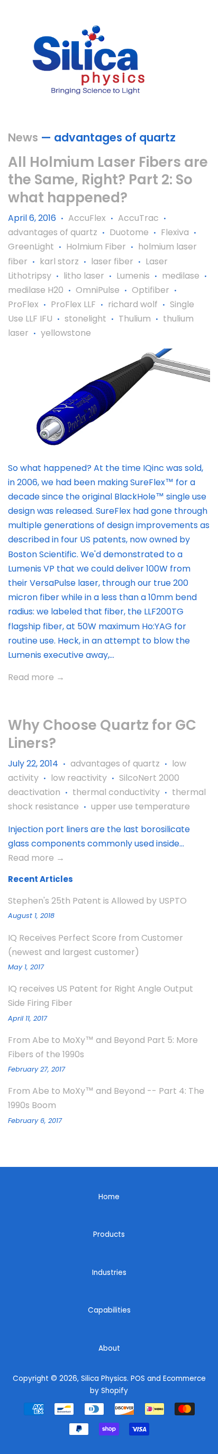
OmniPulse (98, 290)
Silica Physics (104, 1378)
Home (109, 1197)
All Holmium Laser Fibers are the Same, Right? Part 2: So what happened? (108, 180)
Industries (109, 1273)
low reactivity (79, 778)
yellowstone (66, 333)
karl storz (59, 261)
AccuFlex (87, 218)
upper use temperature (140, 806)
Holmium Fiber (96, 246)
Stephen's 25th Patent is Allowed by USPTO (97, 901)
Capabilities (109, 1310)
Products (109, 1234)
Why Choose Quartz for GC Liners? (102, 734)
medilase (180, 276)
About (109, 1348)
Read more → (36, 677)
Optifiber (150, 290)
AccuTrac (138, 218)
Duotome (129, 232)
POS (138, 1378)
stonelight (85, 319)
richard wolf (133, 304)
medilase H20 (35, 290)
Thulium (135, 319)
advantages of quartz (52, 232)
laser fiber (112, 261)
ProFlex (23, 304)
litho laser (83, 276)
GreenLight (31, 246)
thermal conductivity (116, 792)
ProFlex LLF (73, 304)
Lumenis (133, 276)
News (23, 137)
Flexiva (175, 232)
